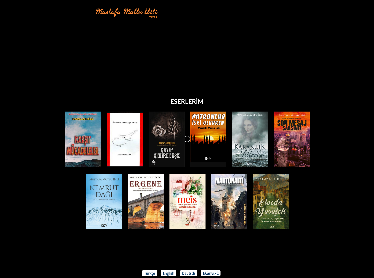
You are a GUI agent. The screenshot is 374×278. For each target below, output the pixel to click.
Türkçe (149, 273)
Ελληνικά (211, 273)
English (168, 273)
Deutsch (188, 273)
